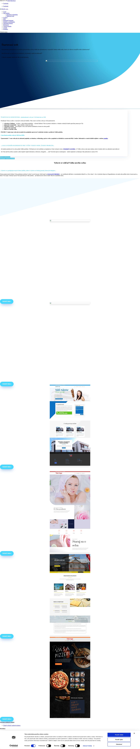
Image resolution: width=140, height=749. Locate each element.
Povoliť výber (119, 739)
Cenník (5, 27)
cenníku (105, 138)
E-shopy (5, 17)
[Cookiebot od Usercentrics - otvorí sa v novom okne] (14, 746)
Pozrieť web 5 (6, 636)
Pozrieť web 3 (6, 467)
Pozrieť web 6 (6, 719)
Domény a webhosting (9, 22)
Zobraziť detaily (87, 745)
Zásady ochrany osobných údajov (11, 725)
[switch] (48, 745)
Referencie (6, 25)
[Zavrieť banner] (134, 733)
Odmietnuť (119, 744)
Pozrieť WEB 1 (6, 301)
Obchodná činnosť (8, 23)
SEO (4, 19)
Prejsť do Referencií (5, 157)
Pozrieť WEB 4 (6, 553)
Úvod (4, 11)
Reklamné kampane (8, 20)
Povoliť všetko (119, 734)
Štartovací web (10, 16)
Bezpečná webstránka (12, 14)
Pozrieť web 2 (6, 384)
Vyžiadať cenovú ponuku (7, 158)
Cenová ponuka (7, 26)
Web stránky (6, 13)
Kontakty (5, 29)
